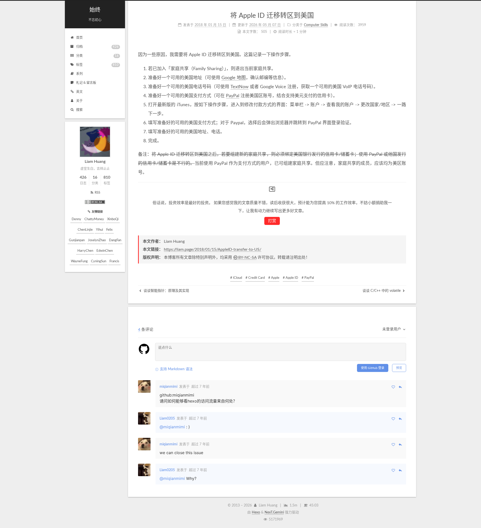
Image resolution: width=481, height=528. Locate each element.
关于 (79, 100)
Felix (109, 229)
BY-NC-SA (247, 257)
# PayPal (308, 278)
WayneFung (79, 261)
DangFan (115, 240)
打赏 (272, 221)
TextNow (239, 87)
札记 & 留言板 (86, 82)
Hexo (256, 512)
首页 (79, 37)
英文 (79, 91)
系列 (79, 73)
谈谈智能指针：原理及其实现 (166, 291)
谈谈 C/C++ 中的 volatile (382, 291)
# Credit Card (255, 278)
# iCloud (236, 278)
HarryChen (85, 250)
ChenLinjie (85, 229)
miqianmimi (168, 386)
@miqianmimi (172, 426)
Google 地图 (233, 78)
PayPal (232, 96)
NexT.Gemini (274, 512)
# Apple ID (290, 278)
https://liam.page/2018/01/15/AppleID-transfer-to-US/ (212, 249)
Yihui (99, 229)
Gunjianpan (77, 240)
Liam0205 (167, 418)
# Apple (273, 278)
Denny (76, 219)
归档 (97, 47)
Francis (114, 261)
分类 (97, 56)
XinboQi (112, 219)
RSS (97, 192)
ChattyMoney (94, 219)
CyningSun (98, 261)
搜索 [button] (79, 109)
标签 (97, 65)
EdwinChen (104, 250)
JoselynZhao (97, 240)
